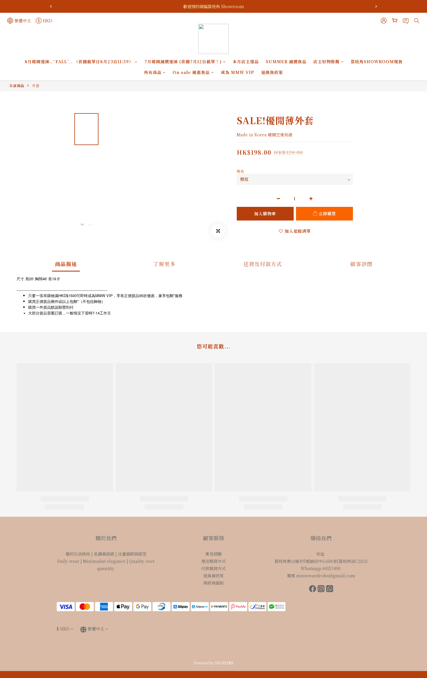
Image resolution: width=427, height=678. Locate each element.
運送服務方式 (213, 561)
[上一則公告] (50, 6)
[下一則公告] (376, 6)
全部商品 (16, 85)
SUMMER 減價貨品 (286, 61)
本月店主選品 (246, 61)
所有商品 (153, 72)
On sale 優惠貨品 (191, 72)
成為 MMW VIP (237, 72)
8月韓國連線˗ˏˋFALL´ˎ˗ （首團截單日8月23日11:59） (79, 61)
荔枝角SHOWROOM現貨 (377, 61)
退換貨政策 (272, 72)
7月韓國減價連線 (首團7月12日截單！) (183, 61)
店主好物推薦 (326, 61)
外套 (36, 85)
